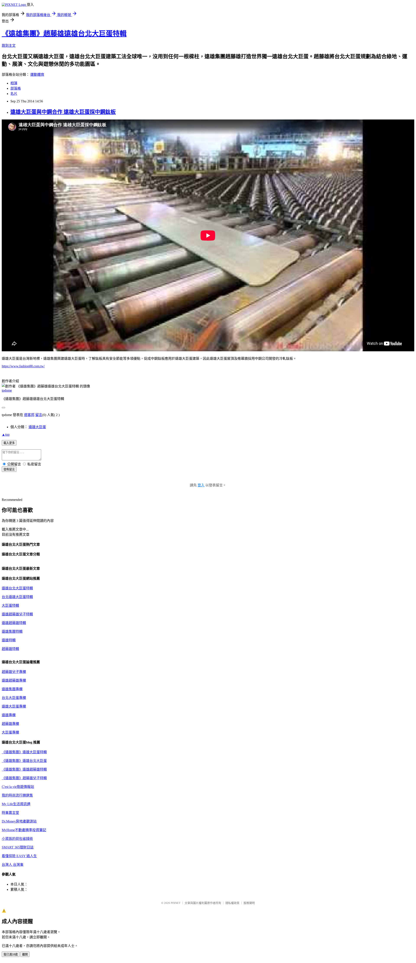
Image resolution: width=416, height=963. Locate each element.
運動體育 (37, 74)
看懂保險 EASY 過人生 (19, 856)
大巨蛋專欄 (10, 732)
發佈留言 (9, 469)
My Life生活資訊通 (16, 804)
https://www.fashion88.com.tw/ (23, 366)
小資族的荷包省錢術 (17, 838)
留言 (38, 415)
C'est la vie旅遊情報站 (18, 787)
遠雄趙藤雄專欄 (14, 680)
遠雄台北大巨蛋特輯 (17, 588)
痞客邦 (29, 415)
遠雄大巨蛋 (37, 427)
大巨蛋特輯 (10, 605)
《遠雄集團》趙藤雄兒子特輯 (24, 778)
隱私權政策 (232, 903)
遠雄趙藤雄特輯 (14, 623)
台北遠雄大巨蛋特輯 (17, 597)
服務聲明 (249, 903)
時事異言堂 (10, 813)
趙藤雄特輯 (10, 649)
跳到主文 (9, 45)
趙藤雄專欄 (10, 724)
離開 (25, 954)
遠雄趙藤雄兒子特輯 (17, 614)
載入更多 (9, 443)
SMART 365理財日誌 (18, 847)
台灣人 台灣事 (12, 864)
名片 (13, 93)
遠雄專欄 (9, 715)
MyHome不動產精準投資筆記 (24, 830)
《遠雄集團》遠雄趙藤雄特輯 (24, 769)
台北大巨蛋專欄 (14, 698)
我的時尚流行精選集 (17, 795)
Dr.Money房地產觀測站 (19, 821)
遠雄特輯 (9, 640)
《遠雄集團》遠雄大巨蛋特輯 (24, 752)
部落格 (15, 88)
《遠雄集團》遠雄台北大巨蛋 (24, 761)
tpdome (7, 390)
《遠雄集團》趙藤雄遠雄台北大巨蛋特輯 (64, 33)
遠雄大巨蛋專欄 (14, 706)
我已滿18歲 (10, 954)
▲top (6, 434)
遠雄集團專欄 (12, 689)
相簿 (13, 83)
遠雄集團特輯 (12, 631)
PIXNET (175, 903)
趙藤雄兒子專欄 (14, 672)
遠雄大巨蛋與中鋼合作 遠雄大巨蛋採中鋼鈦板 (63, 112)
